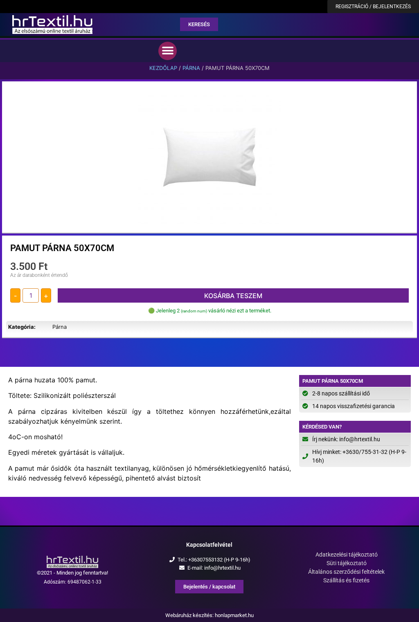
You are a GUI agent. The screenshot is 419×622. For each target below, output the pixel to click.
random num (194, 311)
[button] (167, 51)
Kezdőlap (163, 68)
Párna (191, 68)
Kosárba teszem (233, 296)
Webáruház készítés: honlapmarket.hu (209, 615)
